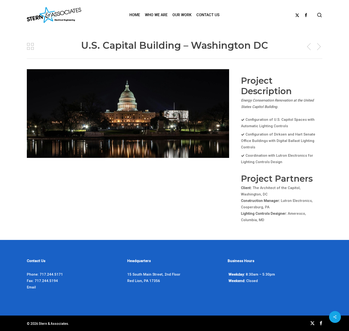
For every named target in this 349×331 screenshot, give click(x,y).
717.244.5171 (51, 274)
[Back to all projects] (30, 46)
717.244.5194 (46, 281)
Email (31, 287)
